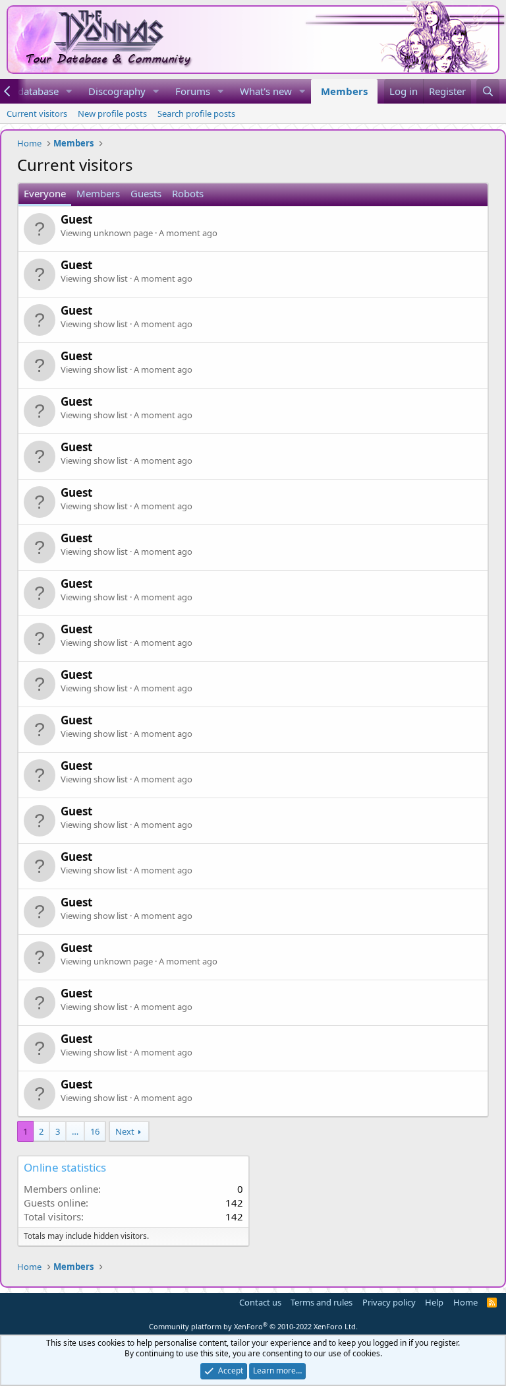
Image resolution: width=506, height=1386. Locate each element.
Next (124, 1131)
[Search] (487, 91)
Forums (192, 91)
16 (94, 1131)
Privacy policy (389, 1302)
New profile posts (112, 113)
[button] (69, 91)
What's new (266, 91)
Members (344, 91)
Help (434, 1302)
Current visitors (37, 113)
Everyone (45, 193)
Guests (145, 193)
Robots (188, 193)
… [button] (75, 1131)
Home (465, 1302)
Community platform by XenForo (253, 1326)
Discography (117, 91)
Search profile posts (196, 113)
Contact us (260, 1302)
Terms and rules (321, 1302)
